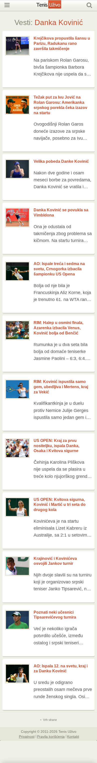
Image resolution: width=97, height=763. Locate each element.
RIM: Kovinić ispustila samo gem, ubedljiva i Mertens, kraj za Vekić (61, 387)
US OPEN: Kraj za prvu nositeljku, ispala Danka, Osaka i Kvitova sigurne (56, 445)
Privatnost (27, 736)
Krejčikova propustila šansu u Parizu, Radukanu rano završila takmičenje (62, 43)
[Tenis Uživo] (54, 7)
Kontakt (73, 736)
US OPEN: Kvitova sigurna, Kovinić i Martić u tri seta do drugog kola (60, 504)
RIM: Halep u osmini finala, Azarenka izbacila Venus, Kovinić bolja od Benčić (58, 328)
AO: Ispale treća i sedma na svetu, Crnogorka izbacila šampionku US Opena (59, 269)
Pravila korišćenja (51, 736)
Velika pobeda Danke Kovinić (61, 161)
